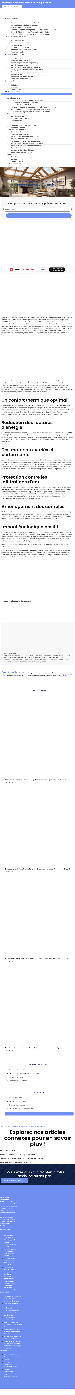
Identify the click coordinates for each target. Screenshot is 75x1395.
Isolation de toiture (12, 19)
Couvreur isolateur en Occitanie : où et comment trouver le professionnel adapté (37, 959)
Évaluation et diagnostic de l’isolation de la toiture (30, 34)
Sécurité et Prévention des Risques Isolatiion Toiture (30, 32)
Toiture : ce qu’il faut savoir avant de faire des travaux (21, 1158)
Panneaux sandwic (18, 52)
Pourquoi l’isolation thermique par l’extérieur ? (18, 1154)
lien (38, 498)
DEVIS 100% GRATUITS (12, 92)
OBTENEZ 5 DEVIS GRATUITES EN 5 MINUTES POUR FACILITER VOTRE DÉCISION (39, 1114)
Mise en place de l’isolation (21, 27)
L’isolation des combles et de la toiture (15, 1162)
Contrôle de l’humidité (19, 58)
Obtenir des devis (38, 216)
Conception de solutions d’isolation (24, 25)
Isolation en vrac (17, 41)
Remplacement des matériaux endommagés (28, 72)
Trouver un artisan (18, 90)
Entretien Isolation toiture (14, 54)
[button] (36, 94)
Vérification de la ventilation (22, 79)
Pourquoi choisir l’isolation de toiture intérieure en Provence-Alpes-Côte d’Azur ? (37, 869)
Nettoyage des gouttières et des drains (26, 67)
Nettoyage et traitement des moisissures (27, 70)
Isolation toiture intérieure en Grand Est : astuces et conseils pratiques (33, 1048)
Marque (14, 87)
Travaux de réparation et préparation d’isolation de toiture (33, 30)
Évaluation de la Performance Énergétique (27, 23)
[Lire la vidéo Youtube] (37, 295)
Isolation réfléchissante (20, 43)
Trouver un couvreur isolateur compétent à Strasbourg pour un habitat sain (35, 780)
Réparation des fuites (19, 74)
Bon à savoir (9, 81)
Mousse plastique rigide (20, 47)
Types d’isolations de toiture (15, 36)
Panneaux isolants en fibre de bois (24, 50)
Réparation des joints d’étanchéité (24, 76)
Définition (14, 85)
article (6, 547)
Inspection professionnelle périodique (25, 63)
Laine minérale (16, 45)
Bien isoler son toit (7, 1151)
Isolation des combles (19, 65)
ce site (67, 469)
